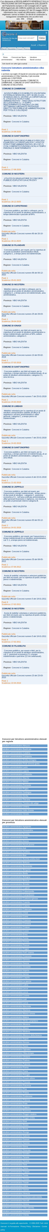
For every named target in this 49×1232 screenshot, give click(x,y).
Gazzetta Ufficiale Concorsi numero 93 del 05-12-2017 (22, 521)
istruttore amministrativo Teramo (15, 1161)
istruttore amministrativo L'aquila (16, 978)
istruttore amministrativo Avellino (16, 852)
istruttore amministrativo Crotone (16, 927)
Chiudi (30, 19)
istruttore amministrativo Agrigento (16, 827)
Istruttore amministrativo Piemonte (16, 785)
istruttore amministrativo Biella (15, 873)
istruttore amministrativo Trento (15, 1175)
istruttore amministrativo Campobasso (18, 895)
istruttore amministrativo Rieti (14, 1121)
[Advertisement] (24, 710)
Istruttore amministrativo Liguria (15, 771)
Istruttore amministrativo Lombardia (17, 774)
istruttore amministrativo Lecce (15, 989)
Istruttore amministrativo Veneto (15, 814)
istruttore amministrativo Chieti (15, 913)
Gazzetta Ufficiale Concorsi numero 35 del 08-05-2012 (22, 560)
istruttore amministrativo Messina (16, 1024)
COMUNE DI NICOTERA (13, 174)
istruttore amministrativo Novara (15, 1042)
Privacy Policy (26, 1226)
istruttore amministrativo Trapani (15, 1172)
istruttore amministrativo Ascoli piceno (18, 845)
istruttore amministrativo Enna (14, 935)
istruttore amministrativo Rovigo (15, 1132)
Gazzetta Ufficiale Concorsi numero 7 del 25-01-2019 (24, 396)
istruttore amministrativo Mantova (16, 1010)
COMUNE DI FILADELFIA (14, 646)
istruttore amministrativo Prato (14, 1103)
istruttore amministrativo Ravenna (16, 1111)
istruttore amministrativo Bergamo (16, 870)
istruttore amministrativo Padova (15, 1060)
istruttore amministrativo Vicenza (16, 1211)
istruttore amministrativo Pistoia (15, 1093)
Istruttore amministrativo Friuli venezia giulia (20, 764)
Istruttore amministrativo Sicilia (15, 796)
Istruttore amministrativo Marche (15, 778)
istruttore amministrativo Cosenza (16, 920)
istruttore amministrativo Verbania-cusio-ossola (22, 1197)
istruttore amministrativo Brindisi (15, 884)
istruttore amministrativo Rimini (15, 1125)
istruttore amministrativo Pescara (16, 1082)
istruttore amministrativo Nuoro (15, 1046)
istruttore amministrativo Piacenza (16, 1086)
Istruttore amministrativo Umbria (15, 807)
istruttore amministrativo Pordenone (17, 1096)
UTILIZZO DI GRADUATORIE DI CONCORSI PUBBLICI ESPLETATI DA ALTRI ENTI (23, 179)
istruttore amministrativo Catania (16, 906)
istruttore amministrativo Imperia (15, 971)
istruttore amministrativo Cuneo (15, 931)
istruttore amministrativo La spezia (16, 981)
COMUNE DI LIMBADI (12, 406)
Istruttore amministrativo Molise (15, 782)
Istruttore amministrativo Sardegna (16, 792)
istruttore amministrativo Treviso (15, 1179)
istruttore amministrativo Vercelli (15, 1201)
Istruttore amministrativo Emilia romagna (19, 760)
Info (22, 19)
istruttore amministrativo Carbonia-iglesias (20, 899)
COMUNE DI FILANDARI (13, 245)
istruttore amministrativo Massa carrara (18, 1014)
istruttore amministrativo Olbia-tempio (18, 1053)
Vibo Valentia (21, 60)
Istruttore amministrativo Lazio (15, 767)
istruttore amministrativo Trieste (15, 1183)
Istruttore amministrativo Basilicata (16, 749)
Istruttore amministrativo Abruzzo (16, 746)
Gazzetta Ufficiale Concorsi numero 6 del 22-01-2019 (24, 477)
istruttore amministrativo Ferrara (15, 942)
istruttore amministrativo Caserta (16, 902)
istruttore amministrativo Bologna (16, 877)
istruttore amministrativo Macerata (16, 1006)
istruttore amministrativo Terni (14, 1165)
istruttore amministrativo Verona (15, 1204)
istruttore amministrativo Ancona (15, 834)
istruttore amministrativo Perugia (16, 1075)
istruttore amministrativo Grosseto (16, 967)
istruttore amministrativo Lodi (14, 999)
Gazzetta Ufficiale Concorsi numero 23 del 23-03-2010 (22, 676)
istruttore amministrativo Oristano (16, 1057)
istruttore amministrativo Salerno (16, 1136)
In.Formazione (13, 1226)
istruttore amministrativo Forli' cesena (18, 953)
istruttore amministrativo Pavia (15, 1071)
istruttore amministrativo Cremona (16, 924)
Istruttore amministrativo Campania (17, 756)
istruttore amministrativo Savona (15, 1143)
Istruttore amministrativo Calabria (16, 753)
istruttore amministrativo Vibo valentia (18, 1208)
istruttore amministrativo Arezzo (15, 841)
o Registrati (41, 45)
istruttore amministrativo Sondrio (16, 1154)
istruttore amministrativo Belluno (15, 863)
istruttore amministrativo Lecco (15, 992)
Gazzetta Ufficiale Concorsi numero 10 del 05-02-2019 (22, 356)
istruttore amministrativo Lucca (15, 1003)
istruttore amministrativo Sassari (15, 1139)
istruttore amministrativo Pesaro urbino (18, 1078)
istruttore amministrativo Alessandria (17, 830)
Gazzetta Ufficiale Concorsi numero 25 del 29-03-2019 (22, 315)
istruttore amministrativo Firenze (15, 945)
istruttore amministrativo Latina (15, 985)
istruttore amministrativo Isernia (15, 974)
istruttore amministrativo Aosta (15, 837)
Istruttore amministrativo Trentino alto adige (20, 803)
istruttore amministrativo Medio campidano (20, 1021)
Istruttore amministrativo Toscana (16, 800)
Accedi (33, 45)
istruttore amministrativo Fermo (15, 938)
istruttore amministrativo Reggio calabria (19, 1114)
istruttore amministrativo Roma (15, 1129)
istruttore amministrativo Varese (15, 1190)
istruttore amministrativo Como (15, 917)
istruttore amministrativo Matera (15, 1017)
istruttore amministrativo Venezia (16, 1193)
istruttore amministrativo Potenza (16, 1100)
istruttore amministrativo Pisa (14, 1089)
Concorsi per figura (19, 57)
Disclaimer (36, 1226)
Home (5, 57)
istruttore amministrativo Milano (15, 1028)
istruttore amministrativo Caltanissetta (18, 891)
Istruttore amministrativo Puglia (15, 789)
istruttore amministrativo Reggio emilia (18, 1118)
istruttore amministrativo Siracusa (16, 1150)
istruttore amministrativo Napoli (15, 1039)
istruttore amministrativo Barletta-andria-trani (21, 859)
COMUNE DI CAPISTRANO (14, 206)
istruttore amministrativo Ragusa (16, 1107)
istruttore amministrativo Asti (14, 848)
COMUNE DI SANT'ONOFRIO (15, 136)
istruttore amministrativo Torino (15, 1168)
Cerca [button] (41, 38)
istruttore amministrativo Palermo (16, 1064)
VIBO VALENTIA (19, 116)
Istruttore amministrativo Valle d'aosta (18, 810)
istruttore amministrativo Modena (16, 1032)
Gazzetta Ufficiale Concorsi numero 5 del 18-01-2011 (24, 599)
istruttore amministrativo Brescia (15, 881)
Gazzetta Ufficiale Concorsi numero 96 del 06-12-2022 (22, 274)
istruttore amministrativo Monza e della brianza (22, 1035)
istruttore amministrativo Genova (16, 960)
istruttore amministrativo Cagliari (16, 888)
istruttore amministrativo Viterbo (15, 1215)
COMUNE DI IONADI (11, 326)
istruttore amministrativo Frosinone (17, 956)
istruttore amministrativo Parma (15, 1068)
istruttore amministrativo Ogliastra (16, 1050)
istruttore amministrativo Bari (14, 855)
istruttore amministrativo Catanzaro (17, 909)
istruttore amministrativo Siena (15, 1147)
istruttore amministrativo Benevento (17, 866)
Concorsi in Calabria (20, 122)
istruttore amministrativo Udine (15, 1186)
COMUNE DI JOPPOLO (13, 487)
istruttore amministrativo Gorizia (15, 963)
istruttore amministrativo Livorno (15, 996)
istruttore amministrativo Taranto (15, 1157)
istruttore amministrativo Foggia (15, 949)
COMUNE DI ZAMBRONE (14, 89)
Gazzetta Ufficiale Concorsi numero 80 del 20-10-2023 (22, 234)
